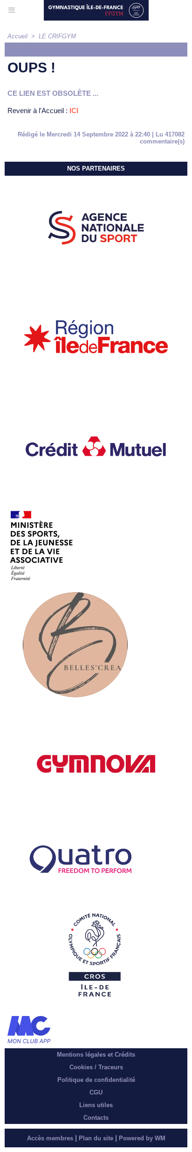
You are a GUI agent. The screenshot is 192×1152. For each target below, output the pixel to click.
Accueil (17, 36)
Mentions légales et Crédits (96, 1054)
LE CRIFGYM (57, 36)
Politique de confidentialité (96, 1079)
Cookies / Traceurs (96, 1067)
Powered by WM (142, 1138)
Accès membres (50, 1138)
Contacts (96, 1117)
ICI (73, 110)
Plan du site (96, 1138)
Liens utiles (96, 1105)
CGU (96, 1092)
